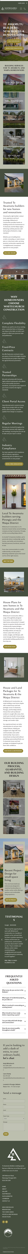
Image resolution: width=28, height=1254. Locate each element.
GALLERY (4, 1191)
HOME (4, 1186)
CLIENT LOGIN (21, 3)
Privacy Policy (13, 1247)
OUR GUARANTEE (7, 1196)
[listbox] (14, 1118)
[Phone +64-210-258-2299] (25, 9)
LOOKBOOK (5, 1198)
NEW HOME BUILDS (8, 1207)
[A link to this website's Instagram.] (6, 1222)
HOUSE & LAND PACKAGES (10, 1214)
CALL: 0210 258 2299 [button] (9, 253)
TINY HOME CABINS (8, 1212)
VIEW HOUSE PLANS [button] (9, 646)
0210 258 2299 (6, 1180)
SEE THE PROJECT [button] (11, 900)
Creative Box (5, 1248)
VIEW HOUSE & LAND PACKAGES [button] (13, 751)
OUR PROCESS (6, 1194)
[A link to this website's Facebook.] (3, 1222)
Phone (4, 1104)
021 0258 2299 (7, 1065)
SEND (5, 1134)
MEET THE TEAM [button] (8, 561)
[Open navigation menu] (21, 9)
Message (5, 1122)
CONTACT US (6, 1201)
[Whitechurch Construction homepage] (10, 8)
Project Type (6, 1116)
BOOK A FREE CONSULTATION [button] (14, 464)
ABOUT (4, 1189)
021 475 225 (6, 1076)
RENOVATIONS (6, 1209)
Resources (18, 1247)
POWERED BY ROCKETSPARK (8, 1252)
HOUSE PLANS (6, 1217)
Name (4, 1098)
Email (4, 1110)
